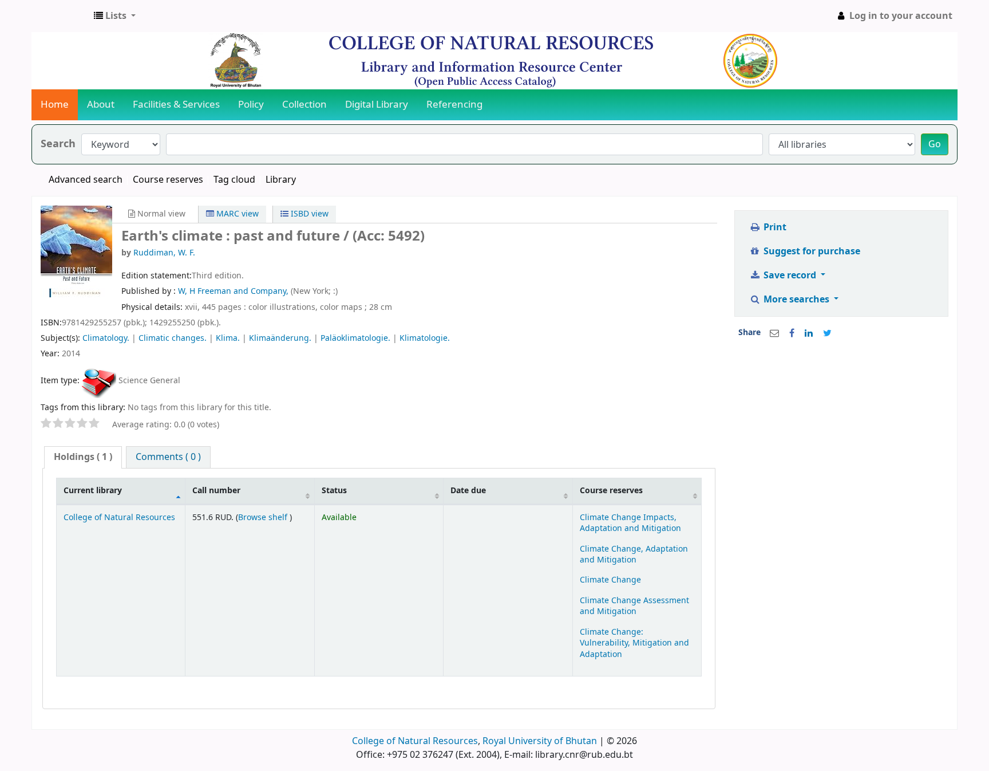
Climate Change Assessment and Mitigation (634, 606)
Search (58, 144)
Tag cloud (234, 180)
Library (281, 180)
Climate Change (610, 580)
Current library (93, 491)
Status (334, 491)
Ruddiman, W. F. (164, 253)
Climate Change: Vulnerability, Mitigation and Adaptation (634, 643)
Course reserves (168, 180)
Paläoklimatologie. (355, 338)
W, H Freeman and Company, (234, 291)
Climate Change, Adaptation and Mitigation (634, 554)
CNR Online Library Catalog (60, 16)
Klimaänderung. (280, 338)
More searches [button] (796, 299)
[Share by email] (774, 333)
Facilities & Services (176, 104)
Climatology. (105, 338)
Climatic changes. (173, 338)
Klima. (228, 338)
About (100, 104)
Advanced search (85, 180)
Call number (216, 491)
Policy (251, 104)
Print (773, 227)
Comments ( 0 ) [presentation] (168, 457)
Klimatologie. (424, 338)
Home (55, 104)
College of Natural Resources (119, 518)
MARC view (236, 214)
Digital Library (376, 104)
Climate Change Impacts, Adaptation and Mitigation (630, 523)
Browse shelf (264, 518)
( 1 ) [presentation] (83, 457)
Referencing (454, 104)
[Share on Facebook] (792, 333)
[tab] (83, 457)
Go (934, 144)
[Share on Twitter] (827, 333)
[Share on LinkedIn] (809, 333)
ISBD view (308, 214)
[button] (114, 16)
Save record (789, 275)
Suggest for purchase (810, 251)
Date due (468, 491)
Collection (304, 104)
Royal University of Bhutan (539, 741)
